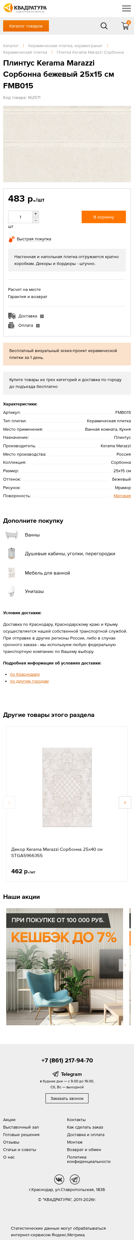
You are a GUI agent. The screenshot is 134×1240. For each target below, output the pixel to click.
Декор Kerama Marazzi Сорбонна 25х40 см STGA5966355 (57, 852)
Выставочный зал (21, 1127)
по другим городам (29, 681)
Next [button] (125, 802)
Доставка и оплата (85, 1134)
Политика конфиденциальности (89, 1159)
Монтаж (75, 1142)
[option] (67, 804)
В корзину (103, 216)
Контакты (76, 1119)
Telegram (71, 1074)
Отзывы (11, 1142)
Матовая (122, 495)
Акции (9, 1119)
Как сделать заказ (85, 1127)
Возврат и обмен (84, 1149)
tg (75, 1179)
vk (59, 1179)
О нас (9, 1156)
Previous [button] (9, 802)
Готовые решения (21, 1134)
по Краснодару (25, 674)
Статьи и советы (19, 1149)
